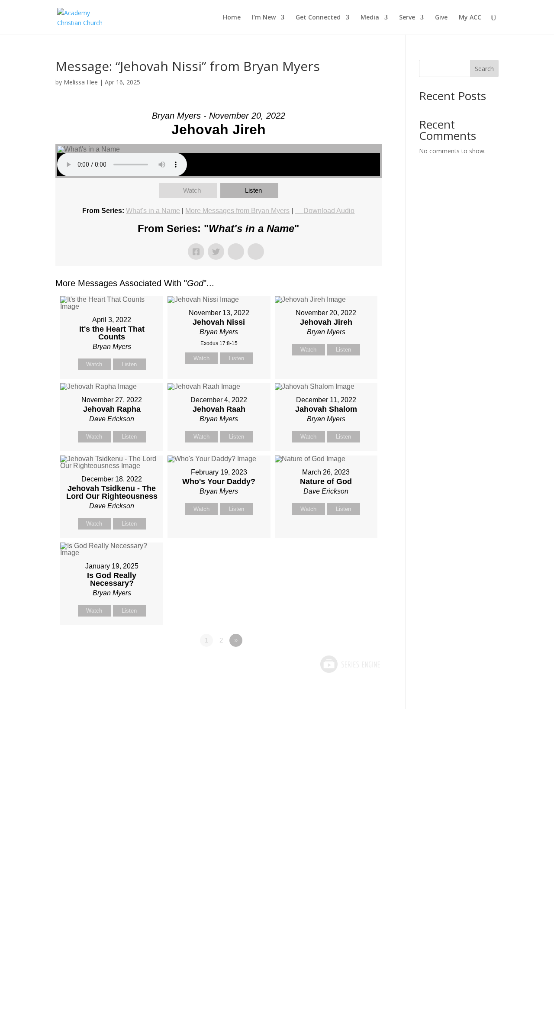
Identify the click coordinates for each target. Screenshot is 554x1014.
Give (441, 17)
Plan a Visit (95, 786)
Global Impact (184, 897)
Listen (253, 190)
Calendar (260, 828)
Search (484, 69)
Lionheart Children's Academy (93, 911)
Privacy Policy (267, 870)
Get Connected (318, 17)
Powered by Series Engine (350, 664)
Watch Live (263, 786)
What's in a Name (153, 210)
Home (232, 17)
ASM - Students (187, 800)
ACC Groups (181, 814)
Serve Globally (353, 828)
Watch (192, 190)
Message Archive (273, 800)
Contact (90, 842)
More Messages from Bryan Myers (237, 210)
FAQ (83, 883)
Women (174, 842)
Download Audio (328, 210)
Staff (85, 828)
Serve (407, 17)
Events (256, 814)
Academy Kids (184, 786)
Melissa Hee (81, 82)
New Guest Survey (107, 814)
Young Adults (183, 856)
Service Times (99, 800)
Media (370, 17)
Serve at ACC (350, 786)
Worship (176, 911)
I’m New (264, 17)
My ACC (470, 17)
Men (169, 828)
